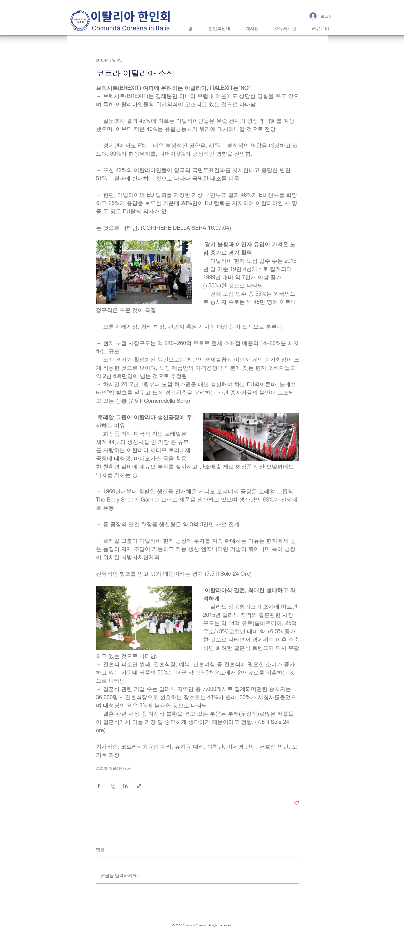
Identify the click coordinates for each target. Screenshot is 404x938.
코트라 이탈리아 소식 (114, 768)
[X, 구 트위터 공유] (112, 786)
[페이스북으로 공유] (98, 786)
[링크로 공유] (139, 786)
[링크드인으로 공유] (125, 786)
